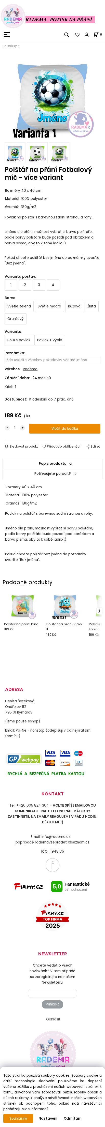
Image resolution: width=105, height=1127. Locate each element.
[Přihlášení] (86, 34)
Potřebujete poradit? (52, 473)
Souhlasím (18, 1118)
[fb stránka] (52, 864)
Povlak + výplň (49, 340)
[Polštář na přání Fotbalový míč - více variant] (52, 96)
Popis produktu (53, 463)
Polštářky (10, 46)
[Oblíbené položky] (77, 34)
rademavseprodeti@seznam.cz (62, 842)
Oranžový (15, 318)
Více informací (35, 1109)
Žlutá (91, 306)
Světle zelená (19, 306)
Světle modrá (49, 306)
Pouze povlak (18, 340)
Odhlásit (53, 1019)
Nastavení (47, 1118)
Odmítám (73, 1118)
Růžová (74, 306)
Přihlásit (52, 1004)
